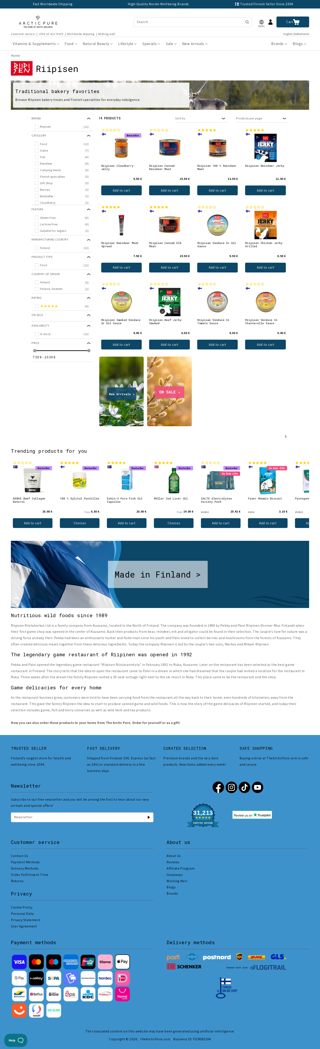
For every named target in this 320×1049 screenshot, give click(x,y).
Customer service (23, 34)
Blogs (171, 887)
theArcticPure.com (155, 1039)
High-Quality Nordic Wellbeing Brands (158, 4)
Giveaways (175, 874)
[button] (261, 22)
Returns (17, 881)
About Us (174, 856)
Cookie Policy (22, 907)
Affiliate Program (181, 868)
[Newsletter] (148, 817)
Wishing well (106, 34)
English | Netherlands (296, 34)
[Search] (247, 22)
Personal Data (22, 913)
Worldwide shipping (80, 34)
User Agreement (24, 926)
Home (15, 55)
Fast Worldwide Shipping (53, 4)
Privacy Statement (25, 920)
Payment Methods (25, 862)
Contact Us (19, 856)
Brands (172, 893)
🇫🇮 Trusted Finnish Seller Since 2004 (264, 4)
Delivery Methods (25, 868)
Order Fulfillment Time (29, 874)
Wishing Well (177, 881)
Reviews (173, 862)
